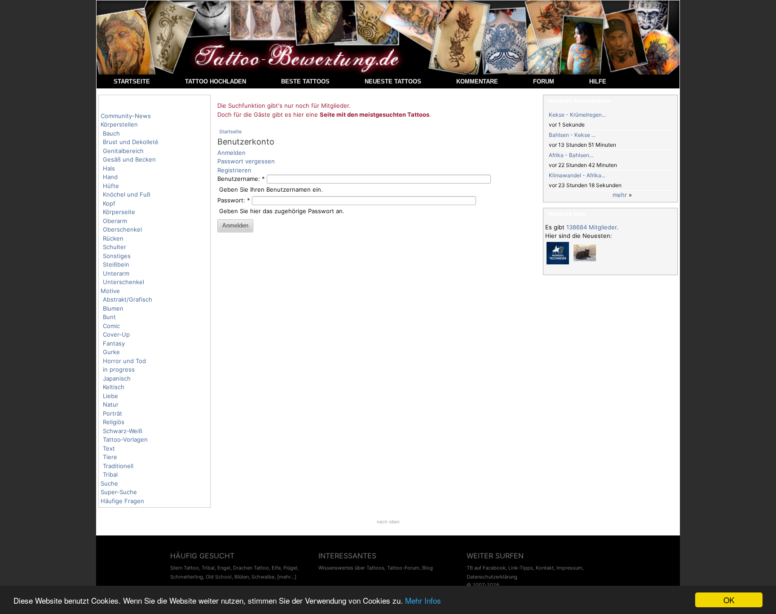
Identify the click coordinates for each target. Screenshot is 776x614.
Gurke (111, 351)
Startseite (230, 131)
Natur (111, 404)
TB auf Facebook (486, 568)
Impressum (569, 568)
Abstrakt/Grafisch (127, 299)
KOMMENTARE (477, 81)
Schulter (114, 246)
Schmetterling (186, 577)
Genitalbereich (123, 150)
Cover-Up (116, 334)
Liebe (110, 395)
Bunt (109, 316)
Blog (427, 568)
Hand (110, 176)
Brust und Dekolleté (131, 141)
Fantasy (114, 343)
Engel (223, 568)
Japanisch (117, 378)
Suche (109, 483)
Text (109, 448)
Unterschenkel (123, 281)
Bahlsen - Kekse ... (572, 135)
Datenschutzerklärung (492, 577)
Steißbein (116, 264)
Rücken (113, 238)
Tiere (110, 456)
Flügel (290, 568)
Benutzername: (241, 178)
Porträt (112, 413)
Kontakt (545, 568)
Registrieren (234, 170)
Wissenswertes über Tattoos (351, 568)
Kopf (109, 203)
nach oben (388, 521)
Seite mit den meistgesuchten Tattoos (374, 114)
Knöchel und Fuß (126, 194)
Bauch (111, 133)
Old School (219, 577)
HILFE (597, 81)
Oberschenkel (122, 229)
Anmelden (231, 152)
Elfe (276, 568)
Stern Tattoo (184, 568)
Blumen (113, 308)
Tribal (110, 474)
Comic (111, 325)
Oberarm (115, 220)
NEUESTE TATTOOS (393, 81)
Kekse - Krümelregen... (577, 114)
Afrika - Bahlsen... (571, 155)
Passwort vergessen (246, 161)
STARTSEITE (132, 81)
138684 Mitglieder (591, 227)
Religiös (113, 421)
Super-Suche (119, 492)
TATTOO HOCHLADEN (215, 81)
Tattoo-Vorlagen (125, 439)
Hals (109, 168)
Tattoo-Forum (403, 568)
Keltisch (113, 386)
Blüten (241, 577)
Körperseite (119, 211)
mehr (620, 194)
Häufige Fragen (122, 500)
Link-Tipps (520, 568)
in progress (119, 369)
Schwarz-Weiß (122, 430)
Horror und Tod (124, 360)
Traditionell (118, 465)
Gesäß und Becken (129, 159)
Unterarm (116, 273)
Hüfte (111, 185)
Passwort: (233, 200)
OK (728, 599)
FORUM (543, 81)
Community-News (126, 115)
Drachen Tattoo (251, 568)
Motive (110, 290)
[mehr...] (286, 577)
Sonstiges (117, 255)
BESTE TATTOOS (305, 81)
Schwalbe (262, 577)
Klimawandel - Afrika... (577, 175)
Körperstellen (119, 124)
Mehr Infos (423, 600)
